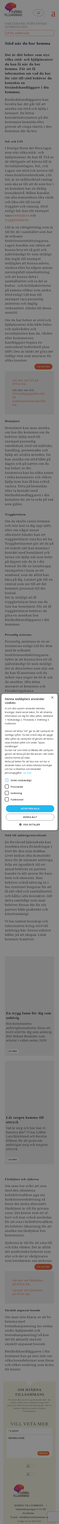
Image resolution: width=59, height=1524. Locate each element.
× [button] (52, 697)
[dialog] (29, 762)
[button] (29, 824)
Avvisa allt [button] (30, 817)
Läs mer (27, 772)
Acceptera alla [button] (30, 808)
